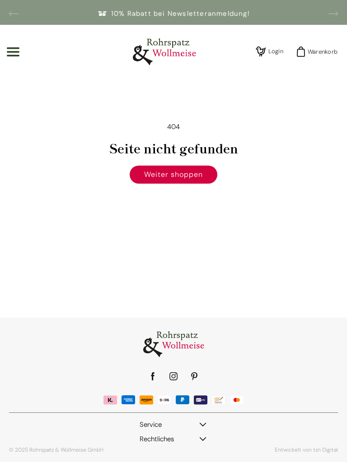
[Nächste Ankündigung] (333, 13)
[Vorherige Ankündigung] (14, 13)
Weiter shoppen (173, 174)
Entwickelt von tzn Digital (306, 449)
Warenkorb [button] (320, 51)
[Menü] (13, 52)
